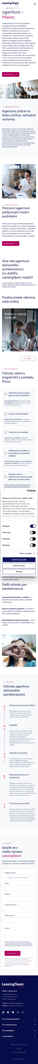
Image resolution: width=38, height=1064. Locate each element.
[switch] (33, 532)
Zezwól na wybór (19, 566)
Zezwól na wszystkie (19, 560)
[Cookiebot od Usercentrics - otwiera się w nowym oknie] (27, 491)
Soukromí (19, 1048)
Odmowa (19, 571)
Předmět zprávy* (10, 873)
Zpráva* (7, 928)
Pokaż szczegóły (26, 553)
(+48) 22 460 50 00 (16, 1006)
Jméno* (7, 883)
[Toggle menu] (35, 4)
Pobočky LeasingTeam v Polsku (19, 1044)
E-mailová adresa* (11, 905)
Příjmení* (7, 894)
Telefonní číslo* (10, 915)
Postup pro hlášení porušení (19, 1052)
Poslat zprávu (10, 953)
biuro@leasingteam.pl (15, 1003)
